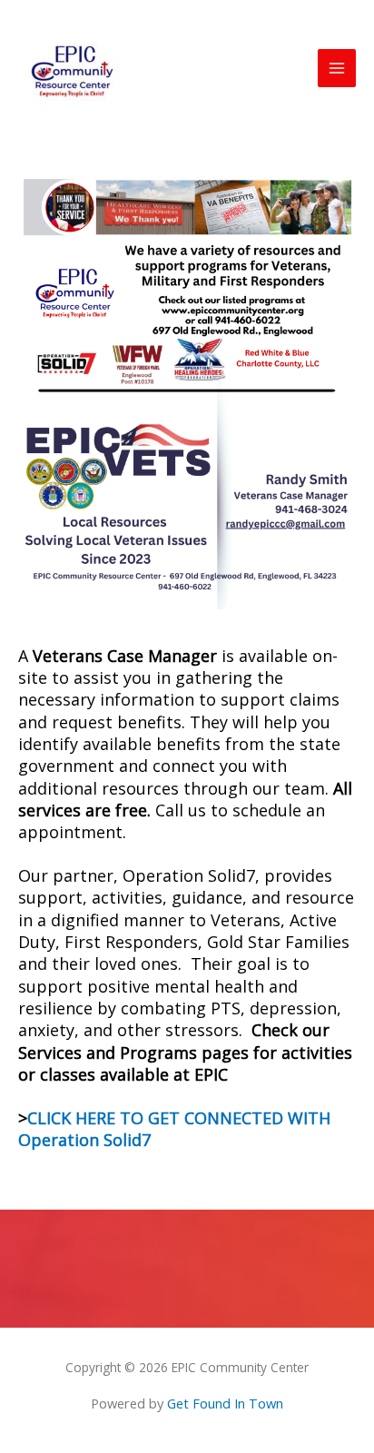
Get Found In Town (225, 1403)
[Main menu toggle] (337, 68)
